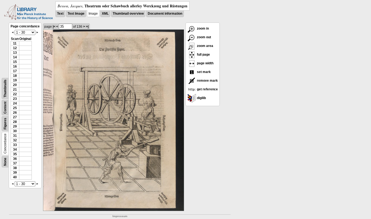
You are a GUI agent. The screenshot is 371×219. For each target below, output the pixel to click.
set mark (203, 72)
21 (15, 89)
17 (15, 71)
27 (15, 117)
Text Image (76, 13)
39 (15, 172)
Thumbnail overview (128, 13)
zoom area (204, 46)
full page (203, 54)
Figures (5, 123)
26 (15, 113)
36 (15, 159)
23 (15, 99)
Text (60, 13)
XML (105, 13)
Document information (165, 13)
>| (87, 26)
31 (15, 136)
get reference (207, 89)
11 (15, 43)
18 (15, 76)
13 (15, 53)
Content (5, 107)
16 (15, 66)
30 (15, 131)
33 (15, 145)
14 (15, 57)
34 (15, 149)
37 (15, 163)
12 (15, 48)
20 (15, 85)
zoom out (203, 37)
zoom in (202, 28)
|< (54, 26)
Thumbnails (5, 88)
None (5, 162)
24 (15, 103)
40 (15, 177)
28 (15, 122)
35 (15, 154)
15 (15, 62)
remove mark (207, 80)
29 (15, 126)
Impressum (119, 216)
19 (15, 80)
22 (15, 94)
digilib (201, 98)
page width (204, 63)
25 (15, 108)
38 (15, 168)
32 (15, 140)
